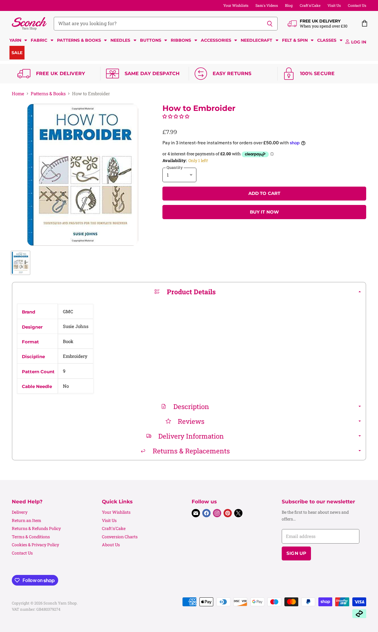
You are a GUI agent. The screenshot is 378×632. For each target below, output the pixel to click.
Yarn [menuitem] (15, 40)
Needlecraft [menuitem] (256, 40)
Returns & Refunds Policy (36, 528)
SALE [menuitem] (17, 52)
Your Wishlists (235, 5)
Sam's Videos (266, 5)
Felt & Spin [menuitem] (295, 40)
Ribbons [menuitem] (181, 40)
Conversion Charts (120, 536)
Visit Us (334, 5)
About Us (111, 544)
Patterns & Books (48, 93)
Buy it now (264, 212)
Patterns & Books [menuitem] (79, 40)
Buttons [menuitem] (150, 40)
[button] (175, 116)
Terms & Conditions (31, 536)
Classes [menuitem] (326, 40)
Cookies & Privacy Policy (35, 544)
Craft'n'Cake (310, 5)
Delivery (19, 512)
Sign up (296, 553)
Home (18, 93)
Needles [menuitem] (120, 40)
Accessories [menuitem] (216, 40)
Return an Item (26, 520)
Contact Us (357, 5)
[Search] (270, 23)
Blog (289, 5)
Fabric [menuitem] (39, 40)
